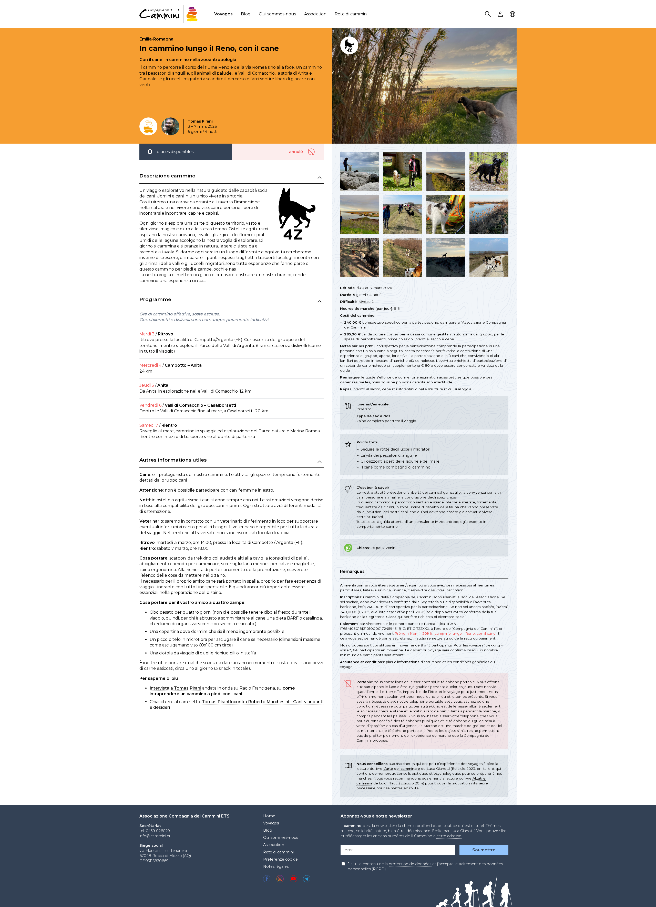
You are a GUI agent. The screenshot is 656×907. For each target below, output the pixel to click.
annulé (312, 152)
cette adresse (449, 836)
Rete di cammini (351, 14)
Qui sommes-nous (277, 14)
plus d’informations (402, 662)
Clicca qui (394, 617)
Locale (513, 14)
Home (269, 816)
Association (315, 14)
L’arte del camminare (401, 768)
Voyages (223, 14)
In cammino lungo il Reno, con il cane (209, 48)
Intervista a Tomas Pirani (175, 688)
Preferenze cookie (280, 859)
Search (488, 14)
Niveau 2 (366, 302)
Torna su (639, 894)
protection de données (410, 864)
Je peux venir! (383, 548)
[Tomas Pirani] (170, 126)
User (501, 14)
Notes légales (276, 866)
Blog (246, 14)
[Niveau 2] (148, 126)
